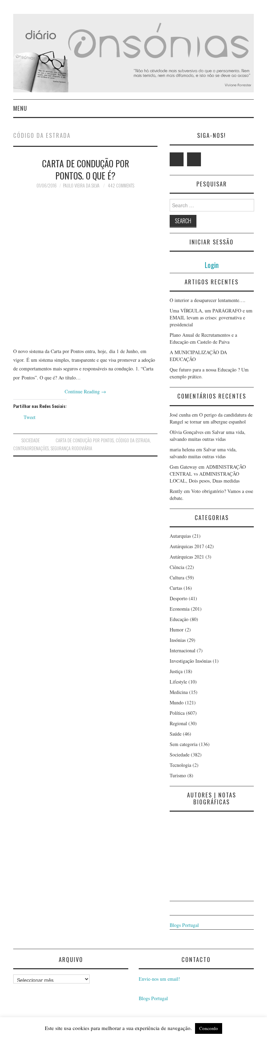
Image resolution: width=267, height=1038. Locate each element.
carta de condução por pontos (85, 440)
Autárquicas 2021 (187, 556)
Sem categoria (183, 744)
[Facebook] (194, 159)
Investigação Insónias (190, 661)
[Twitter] (177, 159)
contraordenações (31, 448)
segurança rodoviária (71, 448)
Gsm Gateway (183, 466)
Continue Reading (85, 391)
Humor (177, 629)
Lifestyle (178, 681)
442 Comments (121, 185)
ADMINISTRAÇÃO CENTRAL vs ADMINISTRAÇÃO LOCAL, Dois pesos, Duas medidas (208, 473)
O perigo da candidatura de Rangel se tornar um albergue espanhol (211, 418)
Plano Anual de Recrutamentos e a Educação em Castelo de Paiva (203, 338)
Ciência (177, 567)
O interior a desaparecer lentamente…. (207, 300)
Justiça (176, 671)
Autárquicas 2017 (187, 546)
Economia (179, 608)
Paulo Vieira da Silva (81, 185)
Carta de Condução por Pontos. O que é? (85, 169)
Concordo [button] (208, 1028)
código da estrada (133, 440)
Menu (20, 108)
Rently (176, 491)
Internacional (182, 650)
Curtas (176, 588)
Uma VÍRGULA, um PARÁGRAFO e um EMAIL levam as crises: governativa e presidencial (211, 317)
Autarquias (180, 536)
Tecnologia (180, 765)
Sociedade (31, 440)
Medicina (179, 692)
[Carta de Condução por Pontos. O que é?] (85, 268)
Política (177, 713)
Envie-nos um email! (159, 979)
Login (212, 264)
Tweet (29, 417)
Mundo (177, 702)
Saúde (175, 733)
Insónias (178, 640)
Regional (178, 723)
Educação (179, 619)
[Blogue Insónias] (133, 52)
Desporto (178, 598)
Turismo (178, 775)
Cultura (177, 577)
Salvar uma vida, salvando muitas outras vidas (207, 435)
